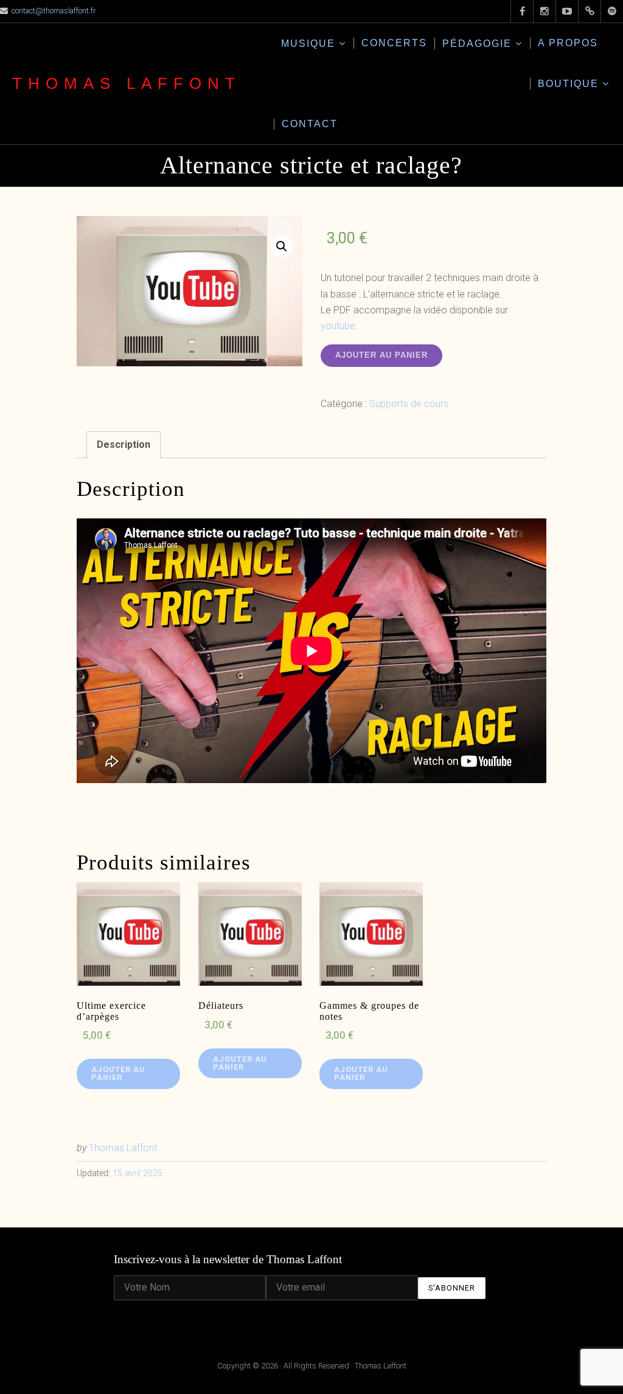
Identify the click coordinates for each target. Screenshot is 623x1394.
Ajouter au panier (381, 355)
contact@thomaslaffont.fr (54, 10)
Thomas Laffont (126, 83)
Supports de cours (408, 403)
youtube (338, 326)
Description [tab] (123, 444)
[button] (282, 246)
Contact (310, 124)
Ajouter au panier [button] (118, 1073)
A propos (568, 43)
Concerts (394, 43)
